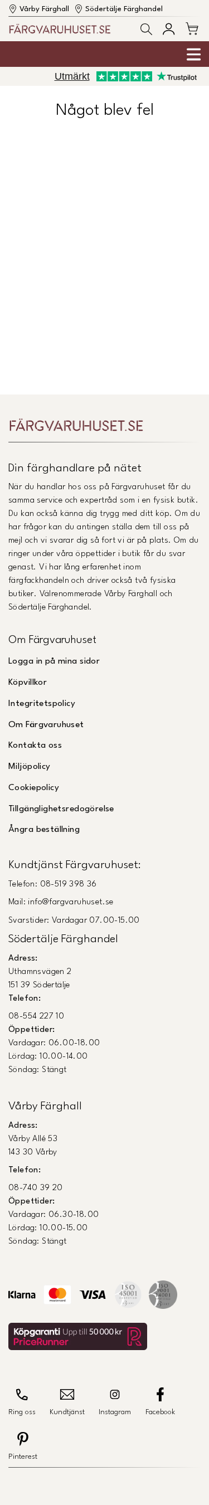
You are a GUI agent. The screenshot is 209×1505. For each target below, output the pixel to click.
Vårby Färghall (44, 9)
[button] (146, 29)
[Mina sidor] (169, 29)
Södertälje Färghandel (124, 9)
